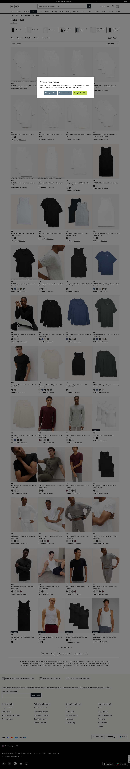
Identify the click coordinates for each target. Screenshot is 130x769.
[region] (65, 87)
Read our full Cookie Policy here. (73, 87)
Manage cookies (50, 93)
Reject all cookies (65, 93)
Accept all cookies (80, 93)
